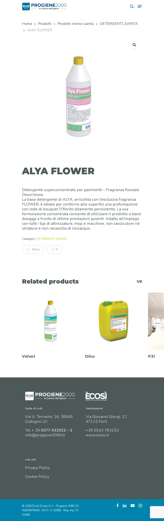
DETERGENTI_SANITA (119, 23)
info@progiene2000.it (45, 435)
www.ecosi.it (97, 435)
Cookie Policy (37, 476)
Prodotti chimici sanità (75, 23)
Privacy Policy (37, 467)
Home (27, 23)
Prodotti (44, 23)
